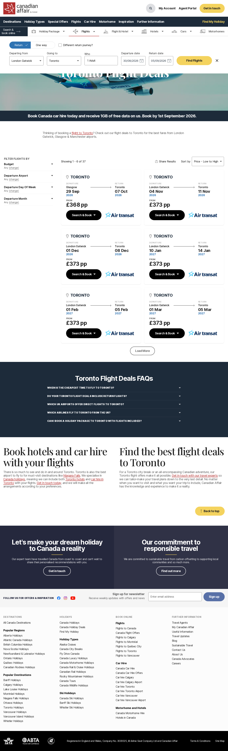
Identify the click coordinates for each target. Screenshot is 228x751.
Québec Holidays (13, 662)
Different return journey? (78, 45)
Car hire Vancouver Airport (131, 700)
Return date (156, 53)
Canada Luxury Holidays (74, 658)
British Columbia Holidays (17, 644)
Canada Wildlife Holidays (74, 685)
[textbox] (175, 596)
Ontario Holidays (13, 658)
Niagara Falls (71, 475)
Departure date (130, 53)
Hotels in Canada (126, 717)
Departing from (18, 53)
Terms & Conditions (200, 740)
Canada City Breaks (71, 649)
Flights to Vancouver (127, 655)
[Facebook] (58, 598)
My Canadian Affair (183, 627)
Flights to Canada (126, 628)
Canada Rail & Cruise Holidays (77, 667)
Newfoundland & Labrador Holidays (24, 653)
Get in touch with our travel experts (195, 475)
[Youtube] (72, 598)
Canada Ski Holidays (72, 698)
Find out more (171, 571)
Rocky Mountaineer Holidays (76, 676)
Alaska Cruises (68, 644)
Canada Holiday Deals (72, 627)
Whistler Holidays (13, 721)
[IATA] (8, 741)
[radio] (20, 45)
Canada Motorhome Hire (130, 713)
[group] (32, 45)
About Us (177, 654)
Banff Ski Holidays (70, 702)
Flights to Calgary (126, 637)
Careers (176, 663)
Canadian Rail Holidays (73, 671)
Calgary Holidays (13, 684)
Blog (174, 640)
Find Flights (194, 60)
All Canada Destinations (17, 622)
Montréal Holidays (14, 693)
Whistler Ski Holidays (72, 707)
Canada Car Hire (125, 668)
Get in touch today (49, 483)
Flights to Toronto (126, 651)
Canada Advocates (183, 659)
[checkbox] (60, 45)
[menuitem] (12, 22)
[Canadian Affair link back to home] (20, 8)
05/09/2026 (158, 60)
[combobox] (49, 61)
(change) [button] (14, 167)
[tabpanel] (114, 54)
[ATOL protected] (51, 741)
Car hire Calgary (125, 677)
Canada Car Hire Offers (129, 673)
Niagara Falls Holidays (16, 698)
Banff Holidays (12, 680)
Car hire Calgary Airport (129, 682)
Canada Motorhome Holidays (77, 662)
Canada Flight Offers (128, 632)
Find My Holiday (69, 631)
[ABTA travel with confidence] (30, 741)
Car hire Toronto (125, 686)
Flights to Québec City (128, 646)
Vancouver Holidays (14, 712)
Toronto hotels (75, 479)
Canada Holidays (69, 622)
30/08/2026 (130, 60)
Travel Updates (181, 636)
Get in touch (57, 571)
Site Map (220, 740)
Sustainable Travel (182, 645)
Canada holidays (14, 479)
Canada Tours (68, 681)
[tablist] (114, 31)
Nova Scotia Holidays (16, 649)
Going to (52, 53)
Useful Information (182, 631)
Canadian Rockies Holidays (19, 667)
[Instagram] (65, 598)
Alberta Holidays (12, 635)
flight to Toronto (82, 133)
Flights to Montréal (127, 641)
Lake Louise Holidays (15, 689)
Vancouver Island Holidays (18, 716)
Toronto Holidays (13, 707)
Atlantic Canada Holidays (17, 640)
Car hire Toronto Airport (129, 691)
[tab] (48, 31)
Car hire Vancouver (126, 695)
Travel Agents (180, 622)
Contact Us (178, 650)
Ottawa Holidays (13, 702)
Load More (142, 351)
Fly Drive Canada (69, 653)
